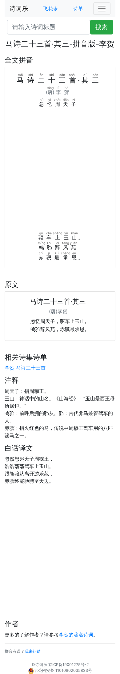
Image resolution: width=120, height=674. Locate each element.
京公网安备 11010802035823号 (63, 670)
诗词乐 (19, 8)
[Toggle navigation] (101, 8)
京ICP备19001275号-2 (68, 664)
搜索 (101, 27)
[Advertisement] (60, 171)
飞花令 (50, 9)
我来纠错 (33, 651)
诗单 (78, 9)
